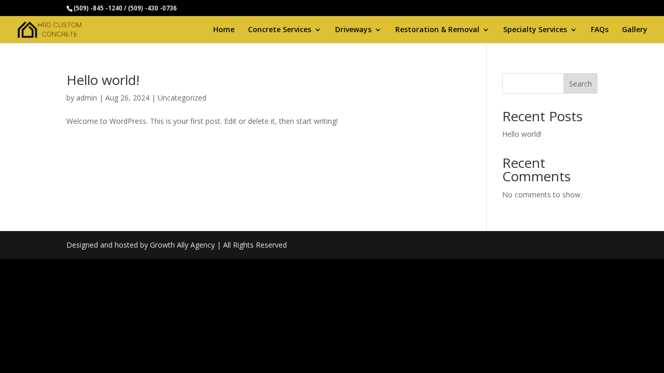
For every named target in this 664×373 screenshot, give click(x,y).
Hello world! (103, 79)
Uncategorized (182, 98)
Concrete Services (279, 30)
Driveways (353, 30)
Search (580, 84)
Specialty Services (535, 30)
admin (86, 98)
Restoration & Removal (437, 30)
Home (223, 30)
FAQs (599, 30)
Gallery (634, 30)
